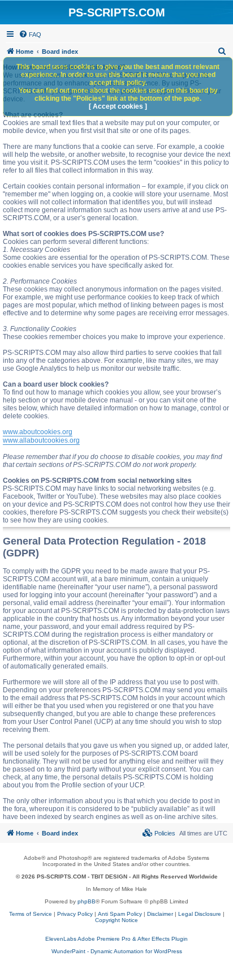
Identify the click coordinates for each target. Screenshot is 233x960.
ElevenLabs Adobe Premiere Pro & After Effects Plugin (116, 939)
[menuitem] (30, 34)
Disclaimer (160, 914)
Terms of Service (30, 914)
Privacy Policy (75, 914)
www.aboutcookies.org (37, 432)
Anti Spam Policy (120, 914)
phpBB (86, 901)
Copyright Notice (116, 920)
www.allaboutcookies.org (41, 440)
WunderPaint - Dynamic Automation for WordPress (116, 951)
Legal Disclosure (199, 914)
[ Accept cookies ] (118, 106)
